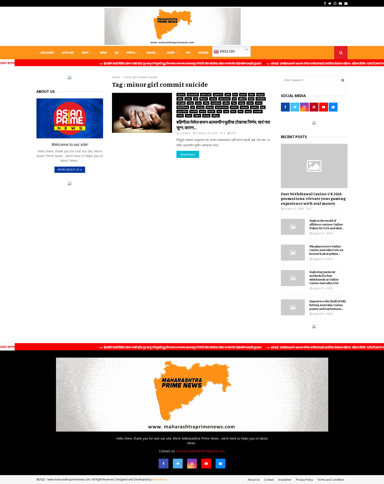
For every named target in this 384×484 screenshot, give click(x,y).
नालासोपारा (216, 103)
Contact (269, 480)
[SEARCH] (343, 80)
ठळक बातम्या (224, 98)
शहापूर (248, 111)
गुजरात (188, 98)
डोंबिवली (242, 98)
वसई (226, 111)
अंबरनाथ (181, 94)
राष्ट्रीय (171, 53)
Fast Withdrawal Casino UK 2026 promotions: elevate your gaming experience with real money (313, 198)
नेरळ (234, 103)
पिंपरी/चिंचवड (183, 107)
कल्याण (243, 94)
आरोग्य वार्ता (68, 53)
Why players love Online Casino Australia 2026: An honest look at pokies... (326, 250)
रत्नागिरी (193, 111)
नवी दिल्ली (261, 98)
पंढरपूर (241, 103)
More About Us (68, 169)
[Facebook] (163, 463)
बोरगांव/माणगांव (222, 107)
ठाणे (234, 98)
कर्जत (228, 94)
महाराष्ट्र (151, 53)
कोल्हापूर (260, 94)
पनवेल (250, 103)
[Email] (220, 463)
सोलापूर (206, 115)
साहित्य (197, 115)
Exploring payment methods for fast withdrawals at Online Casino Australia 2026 (324, 277)
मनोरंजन (130, 53)
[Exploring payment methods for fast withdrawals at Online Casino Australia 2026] (293, 278)
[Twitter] (178, 463)
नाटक (198, 103)
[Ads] (70, 78)
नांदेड (206, 103)
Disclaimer (285, 480)
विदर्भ (233, 111)
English (227, 51)
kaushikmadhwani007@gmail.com (200, 451)
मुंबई (262, 107)
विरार (240, 111)
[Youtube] (206, 463)
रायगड (202, 111)
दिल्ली (251, 98)
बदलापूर (200, 107)
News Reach (159, 479)
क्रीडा (103, 53)
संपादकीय (203, 53)
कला (235, 94)
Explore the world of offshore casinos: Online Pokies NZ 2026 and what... (326, 224)
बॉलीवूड (210, 107)
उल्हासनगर (218, 94)
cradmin (185, 133)
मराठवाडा (244, 107)
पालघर (258, 103)
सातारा (188, 115)
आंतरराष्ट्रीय (47, 53)
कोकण (85, 53)
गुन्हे (116, 53)
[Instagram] (192, 463)
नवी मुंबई (181, 103)
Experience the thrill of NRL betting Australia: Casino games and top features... (327, 305)
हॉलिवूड (216, 115)
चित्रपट (203, 98)
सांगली (180, 115)
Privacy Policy (304, 480)
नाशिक (226, 103)
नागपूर (190, 103)
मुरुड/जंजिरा (182, 111)
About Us (254, 480)
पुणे (192, 107)
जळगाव (213, 98)
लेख (188, 53)
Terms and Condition (330, 480)
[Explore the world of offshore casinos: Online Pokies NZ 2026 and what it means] (293, 227)
